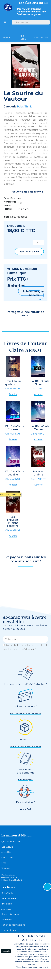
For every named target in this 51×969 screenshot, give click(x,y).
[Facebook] (7, 322)
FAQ (3, 863)
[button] (29, 251)
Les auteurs (7, 847)
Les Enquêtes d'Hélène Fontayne (12, 521)
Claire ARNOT (12, 388)
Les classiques (8, 930)
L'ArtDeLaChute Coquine (14, 473)
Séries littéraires (9, 898)
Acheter (34, 295)
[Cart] (7, 32)
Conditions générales (9, 877)
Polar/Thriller (25, 106)
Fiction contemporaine (13, 925)
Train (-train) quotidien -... (13, 382)
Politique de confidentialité (11, 880)
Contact (5, 868)
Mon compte (40, 37)
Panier (7, 37)
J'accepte (6, 951)
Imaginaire (6, 904)
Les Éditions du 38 (33, 3)
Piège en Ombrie (38, 473)
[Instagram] (30, 575)
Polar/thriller (7, 893)
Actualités (6, 852)
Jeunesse (6, 909)
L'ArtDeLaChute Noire (39, 382)
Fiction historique (10, 914)
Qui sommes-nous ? (11, 841)
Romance (6, 919)
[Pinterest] (14, 322)
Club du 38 (7, 857)
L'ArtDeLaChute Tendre (39, 428)
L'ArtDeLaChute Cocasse (14, 428)
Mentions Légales (8, 875)
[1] (45, 639)
